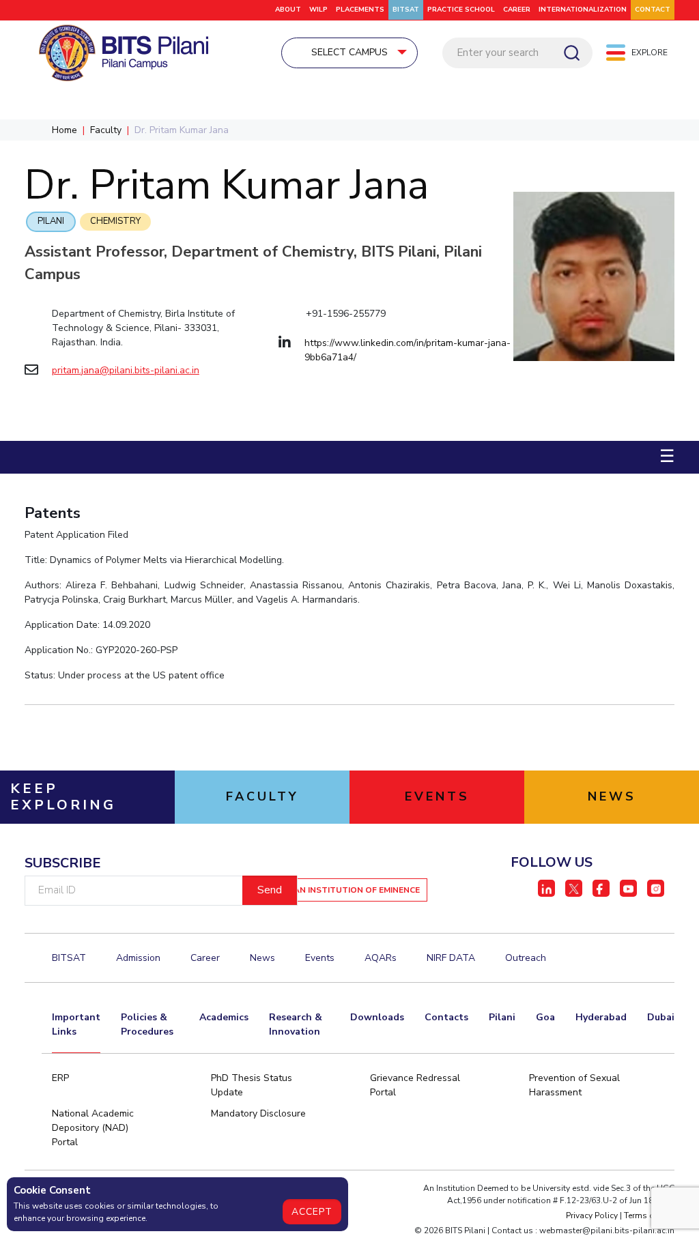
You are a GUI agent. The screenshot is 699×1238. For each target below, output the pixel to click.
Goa (545, 1017)
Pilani (51, 221)
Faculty (106, 130)
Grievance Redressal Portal (415, 1085)
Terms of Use (649, 1215)
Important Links (76, 1024)
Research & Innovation (295, 1024)
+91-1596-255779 (346, 313)
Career (516, 9)
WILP (318, 9)
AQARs (381, 957)
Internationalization (583, 9)
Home (64, 130)
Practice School (461, 9)
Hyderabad (601, 1017)
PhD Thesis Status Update (251, 1085)
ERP (60, 1077)
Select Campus (349, 52)
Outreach (525, 957)
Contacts (446, 1017)
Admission (138, 957)
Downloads (377, 1017)
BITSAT (406, 9)
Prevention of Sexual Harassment (574, 1085)
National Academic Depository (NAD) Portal (93, 1128)
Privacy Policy (592, 1215)
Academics (223, 1017)
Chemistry (115, 221)
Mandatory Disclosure (258, 1113)
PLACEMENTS (360, 9)
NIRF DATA (451, 957)
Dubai (660, 1017)
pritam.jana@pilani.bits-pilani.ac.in (125, 370)
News (262, 957)
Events (319, 957)
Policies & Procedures (147, 1024)
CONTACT (652, 9)
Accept (311, 1211)
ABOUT (288, 9)
